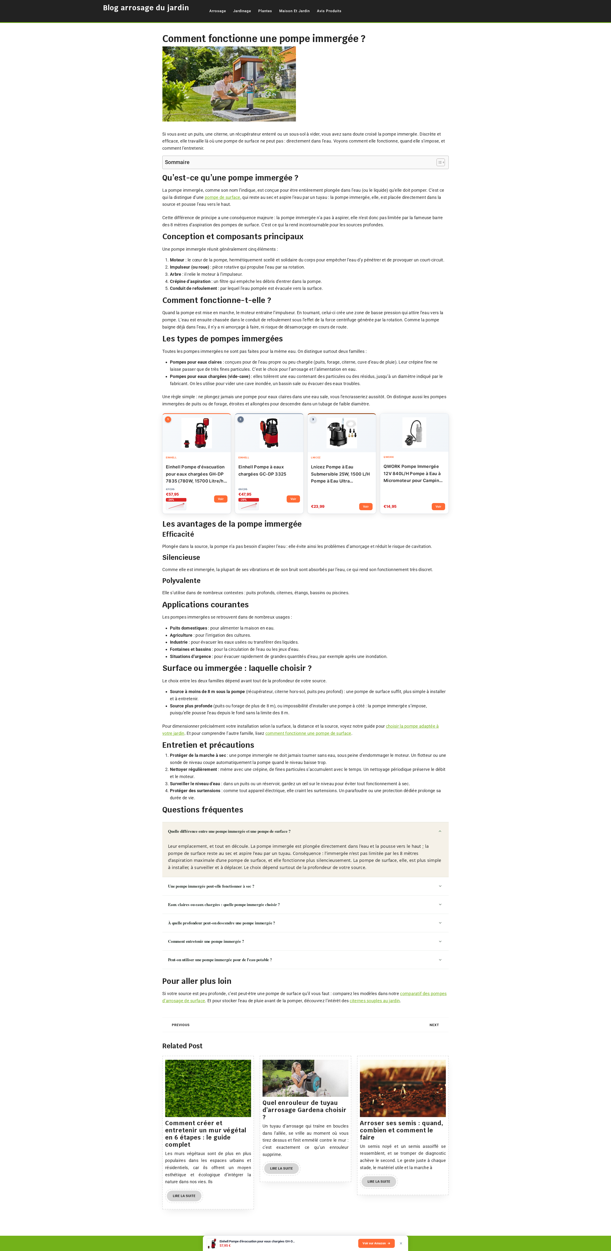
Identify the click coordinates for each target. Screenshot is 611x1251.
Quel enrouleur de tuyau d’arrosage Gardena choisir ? (305, 1110)
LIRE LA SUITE (187, 1197)
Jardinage (242, 11)
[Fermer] (401, 1243)
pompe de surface (222, 197)
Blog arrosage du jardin (146, 7)
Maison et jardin (294, 11)
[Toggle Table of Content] (438, 162)
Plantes (265, 11)
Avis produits (329, 11)
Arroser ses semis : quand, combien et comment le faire (401, 1130)
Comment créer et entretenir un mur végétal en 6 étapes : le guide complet (205, 1133)
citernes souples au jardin (375, 1000)
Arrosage (217, 11)
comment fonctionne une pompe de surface (308, 733)
